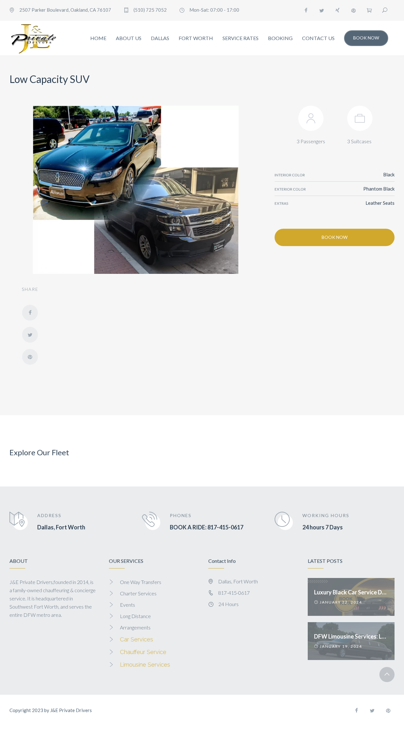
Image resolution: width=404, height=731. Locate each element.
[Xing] (337, 10)
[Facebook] (306, 10)
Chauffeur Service (143, 652)
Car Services (136, 639)
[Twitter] (322, 10)
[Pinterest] (353, 10)
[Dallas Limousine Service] (33, 38)
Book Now (366, 37)
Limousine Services (145, 664)
